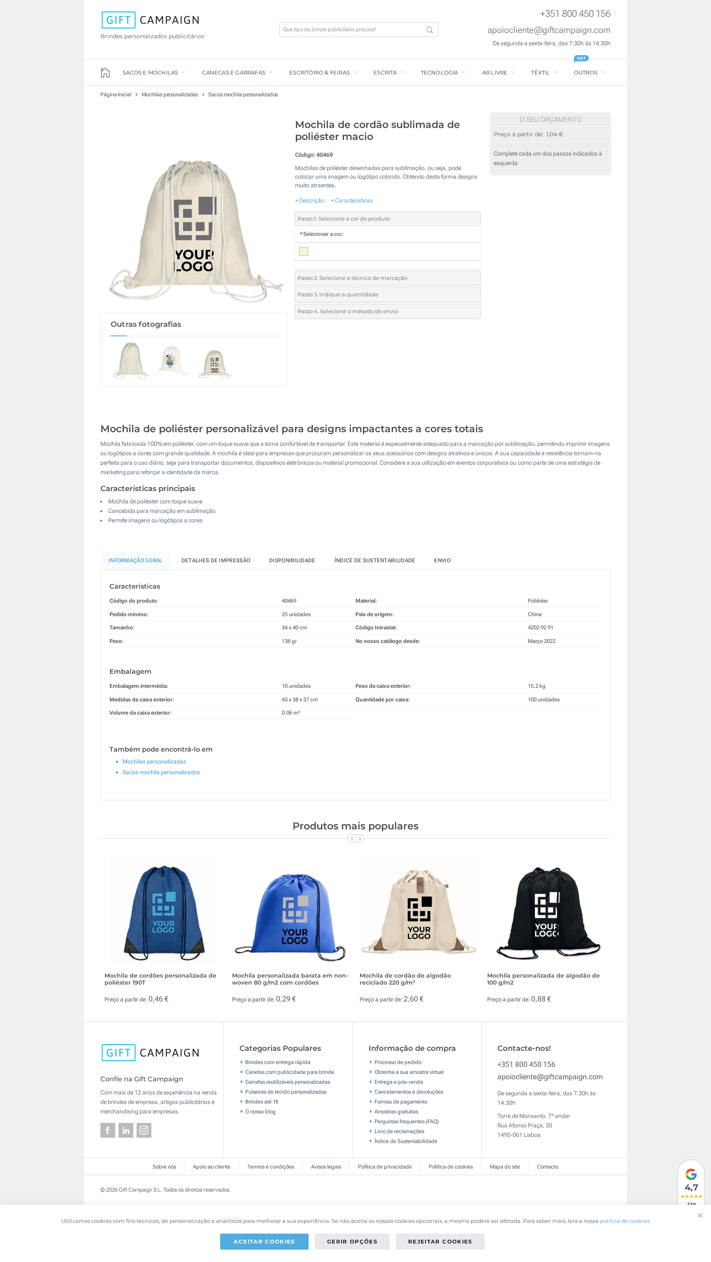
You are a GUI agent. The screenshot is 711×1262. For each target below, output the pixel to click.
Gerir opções (352, 1241)
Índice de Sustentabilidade (405, 1141)
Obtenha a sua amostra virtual (409, 1072)
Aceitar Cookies (264, 1241)
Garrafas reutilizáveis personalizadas (287, 1082)
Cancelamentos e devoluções (408, 1092)
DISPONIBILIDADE (292, 560)
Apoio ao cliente (211, 1167)
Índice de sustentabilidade (375, 560)
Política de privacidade (385, 1167)
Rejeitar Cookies (440, 1241)
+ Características (352, 200)
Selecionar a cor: (321, 234)
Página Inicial (116, 94)
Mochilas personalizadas (171, 94)
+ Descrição (309, 200)
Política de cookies (451, 1167)
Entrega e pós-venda (398, 1082)
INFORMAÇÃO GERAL (136, 560)
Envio (442, 560)
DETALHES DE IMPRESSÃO (215, 560)
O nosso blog (260, 1111)
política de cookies (625, 1221)
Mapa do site (505, 1167)
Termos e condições (270, 1167)
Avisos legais (326, 1167)
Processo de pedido (397, 1062)
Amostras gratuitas (396, 1111)
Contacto (547, 1167)
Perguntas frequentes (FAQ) (406, 1121)
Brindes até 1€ (262, 1102)
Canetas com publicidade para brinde (289, 1072)
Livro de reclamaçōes (399, 1131)
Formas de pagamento (401, 1102)
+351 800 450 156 (575, 13)
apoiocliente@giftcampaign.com (549, 30)
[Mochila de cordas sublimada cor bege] (194, 213)
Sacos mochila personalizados (243, 94)
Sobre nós (164, 1167)
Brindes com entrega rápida (277, 1062)
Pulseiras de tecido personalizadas (285, 1092)
